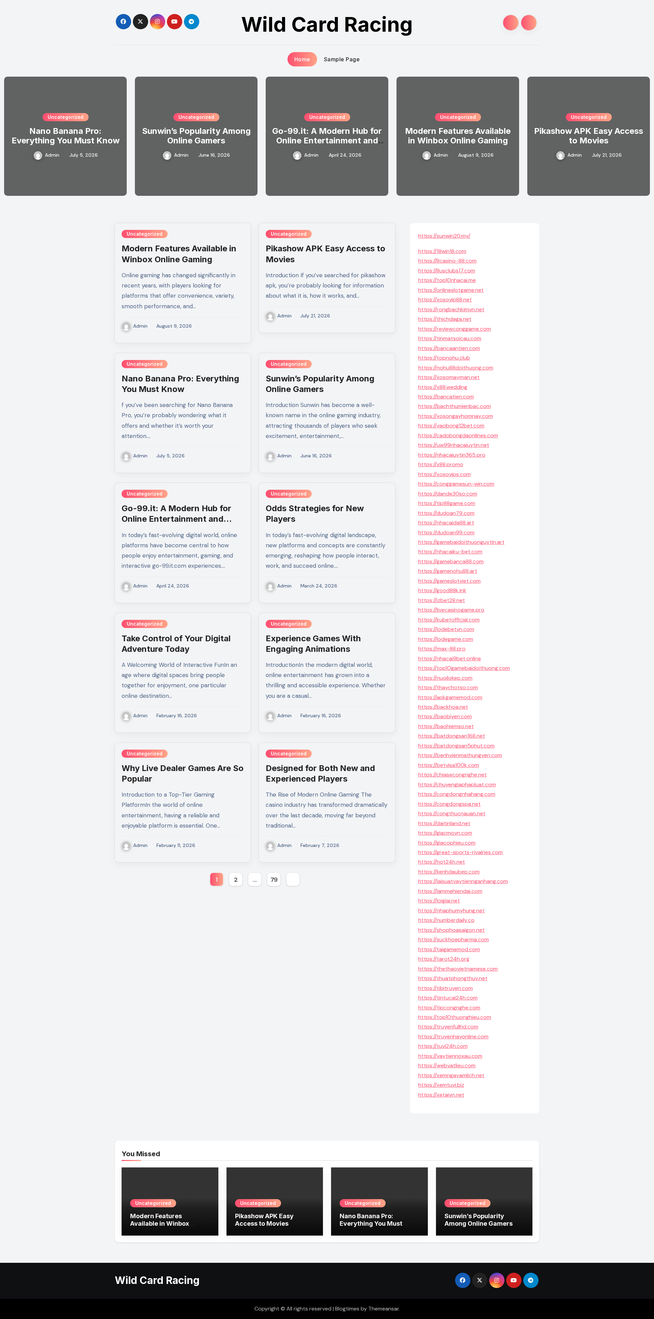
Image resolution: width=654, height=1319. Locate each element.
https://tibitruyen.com (445, 988)
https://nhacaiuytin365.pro (451, 454)
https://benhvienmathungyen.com (460, 755)
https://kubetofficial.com (449, 619)
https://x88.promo (440, 464)
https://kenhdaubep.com (449, 871)
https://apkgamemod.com (450, 697)
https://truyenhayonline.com (453, 1036)
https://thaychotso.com (448, 687)
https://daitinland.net (444, 823)
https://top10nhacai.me (447, 280)
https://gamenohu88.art (447, 571)
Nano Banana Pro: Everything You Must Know (66, 136)
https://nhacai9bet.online (449, 658)
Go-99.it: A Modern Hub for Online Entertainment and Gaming (327, 141)
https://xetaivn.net (441, 1094)
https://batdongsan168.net (451, 735)
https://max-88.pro (442, 648)
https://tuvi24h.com (443, 1046)
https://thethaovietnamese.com (458, 968)
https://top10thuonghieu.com (454, 1017)
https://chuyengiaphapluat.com (457, 784)
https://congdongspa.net (449, 803)
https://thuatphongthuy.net (452, 978)
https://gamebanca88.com (451, 561)
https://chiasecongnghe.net (452, 774)
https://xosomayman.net (449, 377)
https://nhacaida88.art (446, 522)
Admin (52, 155)
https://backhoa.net (443, 706)
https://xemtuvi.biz (441, 1084)
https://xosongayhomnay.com (455, 416)
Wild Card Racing (327, 24)
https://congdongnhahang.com (456, 794)
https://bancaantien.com (449, 348)
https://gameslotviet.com (449, 580)
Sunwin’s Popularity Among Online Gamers (196, 136)
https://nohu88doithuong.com (455, 367)
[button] (641, 135)
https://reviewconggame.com (454, 328)
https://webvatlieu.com (447, 1065)
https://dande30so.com (447, 493)
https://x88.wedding (442, 387)
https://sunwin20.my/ (444, 235)
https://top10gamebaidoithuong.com (464, 668)
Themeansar (383, 1308)
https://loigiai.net (439, 900)
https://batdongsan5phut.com (456, 745)
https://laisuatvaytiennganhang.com (463, 881)
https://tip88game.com (446, 503)
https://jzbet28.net (441, 600)
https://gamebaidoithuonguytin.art (461, 542)
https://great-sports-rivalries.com (460, 852)
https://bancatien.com (446, 396)
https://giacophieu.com (447, 842)
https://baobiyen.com (445, 716)
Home (302, 59)
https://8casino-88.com (447, 260)
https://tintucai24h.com (448, 997)
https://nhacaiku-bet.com (450, 551)
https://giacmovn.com (445, 832)
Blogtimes (347, 1308)
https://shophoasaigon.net (451, 929)
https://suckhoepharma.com (453, 939)
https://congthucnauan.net (451, 813)
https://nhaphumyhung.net (451, 910)
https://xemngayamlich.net (451, 1075)
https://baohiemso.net (446, 726)
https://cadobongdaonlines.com (458, 435)
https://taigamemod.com (449, 949)
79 (274, 880)
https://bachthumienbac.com (454, 406)
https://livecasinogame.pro (451, 609)
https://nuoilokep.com (445, 677)
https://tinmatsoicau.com (449, 338)
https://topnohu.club (444, 357)
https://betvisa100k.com (448, 765)
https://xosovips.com (444, 474)
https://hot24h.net (441, 861)
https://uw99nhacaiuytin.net (453, 445)
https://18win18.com (442, 251)
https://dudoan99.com (446, 532)
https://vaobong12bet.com (451, 425)
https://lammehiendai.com (450, 891)
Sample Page (342, 59)
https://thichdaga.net (444, 319)
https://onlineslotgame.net (451, 290)
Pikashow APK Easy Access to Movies (588, 136)
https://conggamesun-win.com (456, 483)
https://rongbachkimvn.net (451, 309)
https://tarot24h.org (443, 958)
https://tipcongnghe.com (449, 1007)
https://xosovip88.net (445, 299)
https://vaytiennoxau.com (450, 1055)
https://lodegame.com (445, 639)
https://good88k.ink (442, 590)
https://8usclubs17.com (446, 270)
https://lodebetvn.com (446, 629)
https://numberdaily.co (446, 920)
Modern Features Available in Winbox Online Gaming (458, 136)
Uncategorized (65, 117)
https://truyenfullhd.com (448, 1026)
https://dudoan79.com (446, 513)
